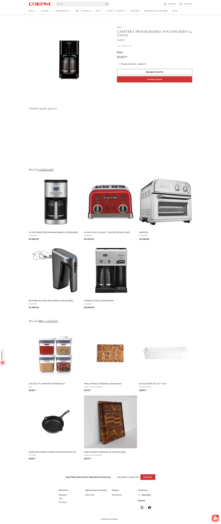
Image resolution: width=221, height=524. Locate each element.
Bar (98, 11)
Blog (174, 11)
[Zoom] (69, 60)
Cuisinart (121, 40)
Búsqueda (63, 495)
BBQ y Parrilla (83, 11)
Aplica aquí (89, 495)
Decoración (62, 11)
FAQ (60, 498)
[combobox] (82, 4)
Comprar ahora (154, 79)
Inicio (119, 27)
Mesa (32, 11)
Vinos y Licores (115, 11)
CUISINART (46, 169)
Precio (120, 52)
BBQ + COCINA (48, 321)
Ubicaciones (117, 495)
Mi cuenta (63, 502)
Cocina (45, 11)
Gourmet (135, 11)
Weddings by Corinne (156, 11)
